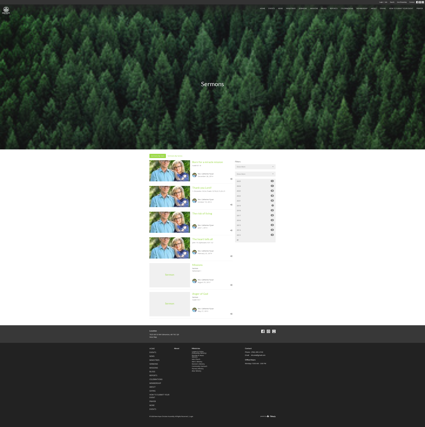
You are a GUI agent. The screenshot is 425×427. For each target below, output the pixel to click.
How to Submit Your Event (401, 8)
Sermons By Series (175, 156)
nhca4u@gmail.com (258, 355)
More (152, 405)
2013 (255, 235)
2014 (255, 230)
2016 (255, 220)
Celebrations (347, 8)
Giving (383, 8)
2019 (255, 205)
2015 (255, 225)
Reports (334, 8)
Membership (362, 8)
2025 (255, 181)
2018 (255, 210)
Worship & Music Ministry (198, 356)
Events (271, 8)
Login (381, 2)
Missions (314, 8)
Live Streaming (402, 2)
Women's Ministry (198, 364)
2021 (255, 201)
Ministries (291, 8)
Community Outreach (199, 366)
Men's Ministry (197, 362)
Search (392, 2)
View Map (153, 337)
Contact (411, 2)
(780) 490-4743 (257, 352)
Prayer (419, 8)
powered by (266, 418)
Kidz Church (196, 359)
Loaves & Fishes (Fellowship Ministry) (199, 352)
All (237, 240)
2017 (255, 215)
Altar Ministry (196, 371)
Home (262, 8)
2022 (255, 196)
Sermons (303, 8)
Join (386, 2)
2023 (255, 191)
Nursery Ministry (198, 369)
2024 (255, 186)
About (374, 8)
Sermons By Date (157, 156)
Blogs (324, 8)
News (280, 8)
